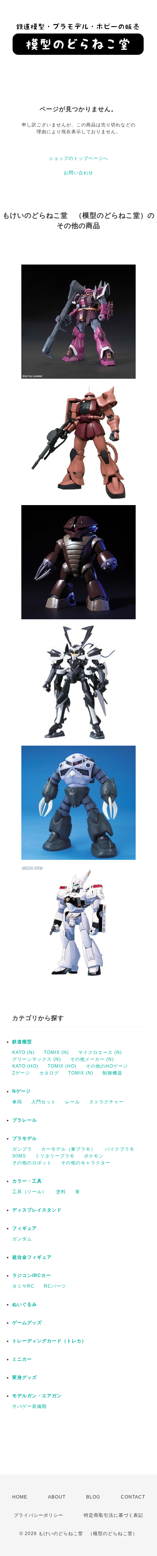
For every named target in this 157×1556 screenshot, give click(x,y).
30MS (19, 1156)
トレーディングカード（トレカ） (49, 1341)
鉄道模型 (22, 1041)
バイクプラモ (120, 1149)
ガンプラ (22, 1149)
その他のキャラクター (86, 1162)
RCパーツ (55, 1286)
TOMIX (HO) (62, 1066)
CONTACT (133, 1497)
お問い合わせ (78, 172)
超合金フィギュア (32, 1257)
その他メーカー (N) (92, 1059)
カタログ (49, 1073)
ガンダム (22, 1239)
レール (72, 1102)
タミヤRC (23, 1286)
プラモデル (24, 1138)
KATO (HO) (25, 1066)
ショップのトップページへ (78, 158)
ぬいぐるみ (24, 1304)
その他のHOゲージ (107, 1066)
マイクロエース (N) (100, 1052)
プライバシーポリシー (38, 1515)
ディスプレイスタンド (37, 1210)
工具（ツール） (29, 1191)
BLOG (93, 1497)
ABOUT (57, 1497)
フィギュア (24, 1228)
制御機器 (112, 1073)
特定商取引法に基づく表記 (113, 1515)
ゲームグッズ (27, 1322)
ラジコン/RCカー (31, 1275)
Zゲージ (21, 1073)
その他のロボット (32, 1162)
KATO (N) (23, 1052)
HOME (19, 1497)
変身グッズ (24, 1377)
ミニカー (22, 1359)
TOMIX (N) (56, 1052)
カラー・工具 (27, 1181)
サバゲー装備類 (29, 1406)
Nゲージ (21, 1091)
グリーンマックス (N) (36, 1059)
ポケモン (94, 1156)
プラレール (24, 1120)
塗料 (61, 1191)
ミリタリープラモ (55, 1156)
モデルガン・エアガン (37, 1395)
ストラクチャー (106, 1102)
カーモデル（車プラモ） (68, 1149)
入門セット (43, 1102)
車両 (17, 1102)
